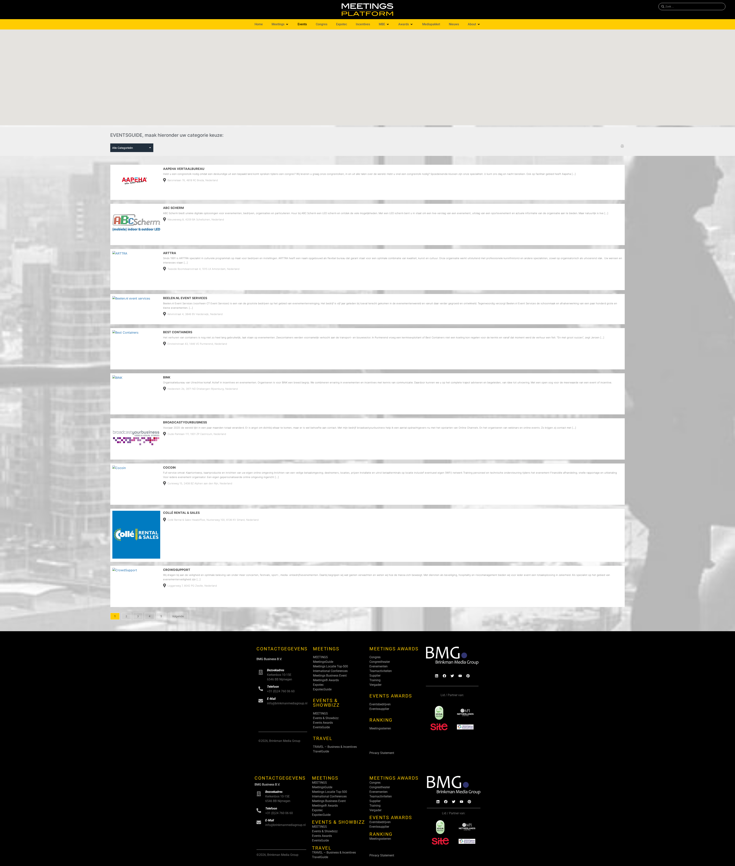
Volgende (178, 616)
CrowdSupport (176, 570)
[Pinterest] (468, 675)
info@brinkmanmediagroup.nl (287, 703)
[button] (280, 24)
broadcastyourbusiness (185, 422)
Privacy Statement (381, 753)
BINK (166, 377)
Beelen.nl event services (185, 298)
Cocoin (169, 467)
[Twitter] (452, 675)
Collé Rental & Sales (181, 513)
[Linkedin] (436, 675)
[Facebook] (444, 675)
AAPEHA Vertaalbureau (183, 169)
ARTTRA (169, 253)
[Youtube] (460, 675)
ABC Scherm (173, 208)
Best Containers (177, 332)
